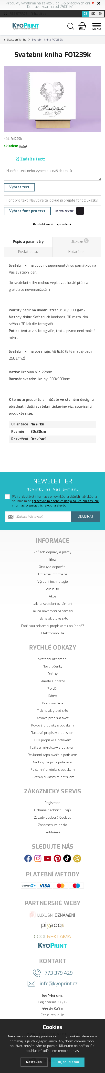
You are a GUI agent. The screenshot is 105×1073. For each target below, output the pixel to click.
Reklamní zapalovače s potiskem (52, 755)
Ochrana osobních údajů (52, 810)
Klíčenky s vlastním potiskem (52, 777)
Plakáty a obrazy (53, 681)
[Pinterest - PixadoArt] (57, 858)
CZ (85, 14)
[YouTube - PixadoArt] (48, 858)
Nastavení (34, 1062)
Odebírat (86, 516)
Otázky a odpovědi (52, 567)
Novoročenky (52, 666)
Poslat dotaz (28, 251)
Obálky (53, 674)
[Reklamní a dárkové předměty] (52, 936)
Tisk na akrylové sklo (52, 618)
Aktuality (52, 589)
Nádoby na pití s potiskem (52, 762)
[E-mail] (77, 858)
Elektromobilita (52, 633)
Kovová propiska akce (52, 718)
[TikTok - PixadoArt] (67, 858)
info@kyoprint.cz (59, 983)
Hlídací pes (76, 251)
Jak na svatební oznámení (52, 604)
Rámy (52, 696)
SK (93, 14)
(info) (23, 146)
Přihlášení (52, 832)
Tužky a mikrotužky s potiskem (52, 747)
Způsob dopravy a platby (52, 552)
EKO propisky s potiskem (52, 740)
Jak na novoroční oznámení (52, 611)
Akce (52, 596)
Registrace (52, 803)
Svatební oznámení (52, 659)
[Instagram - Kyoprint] (38, 858)
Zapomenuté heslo (52, 825)
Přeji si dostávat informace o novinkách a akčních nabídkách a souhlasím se (55, 501)
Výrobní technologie (52, 582)
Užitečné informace (52, 574)
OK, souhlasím (67, 1062)
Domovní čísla (52, 703)
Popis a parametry (28, 241)
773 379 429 (59, 973)
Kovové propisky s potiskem (52, 725)
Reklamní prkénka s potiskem (53, 770)
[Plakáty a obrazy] (52, 926)
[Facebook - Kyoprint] (28, 858)
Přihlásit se (38, 14)
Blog (52, 559)
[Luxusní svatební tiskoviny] (53, 915)
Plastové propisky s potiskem (52, 733)
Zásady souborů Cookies (52, 817)
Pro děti (52, 688)
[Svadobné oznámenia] (52, 945)
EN (100, 14)
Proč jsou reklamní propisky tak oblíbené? (52, 626)
